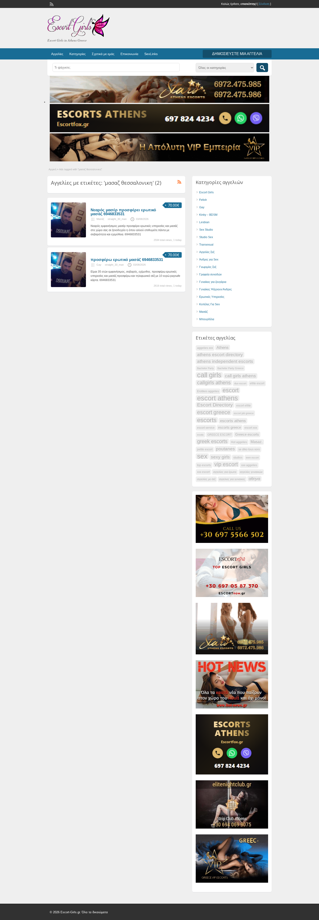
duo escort (240, 383)
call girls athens (240, 375)
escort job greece (244, 413)
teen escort (252, 457)
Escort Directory (215, 404)
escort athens (217, 398)
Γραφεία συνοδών (210, 274)
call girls (209, 375)
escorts (206, 420)
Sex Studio (206, 229)
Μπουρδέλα (206, 319)
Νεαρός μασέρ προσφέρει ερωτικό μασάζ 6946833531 (123, 212)
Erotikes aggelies (208, 391)
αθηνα (254, 478)
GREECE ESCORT (219, 434)
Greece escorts (247, 434)
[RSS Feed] (51, 4)
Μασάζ (100, 219)
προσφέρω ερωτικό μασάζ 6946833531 (127, 259)
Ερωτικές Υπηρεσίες (211, 297)
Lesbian (204, 222)
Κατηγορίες (77, 54)
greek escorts (212, 441)
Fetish (203, 199)
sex (202, 456)
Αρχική (52, 169)
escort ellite (243, 405)
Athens (222, 347)
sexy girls (220, 457)
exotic (200, 434)
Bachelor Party (205, 368)
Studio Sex (206, 237)
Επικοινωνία (129, 54)
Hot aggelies (239, 442)
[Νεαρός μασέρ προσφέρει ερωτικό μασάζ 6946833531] (68, 236)
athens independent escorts (225, 361)
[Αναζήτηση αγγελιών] (262, 67)
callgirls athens (214, 382)
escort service (206, 427)
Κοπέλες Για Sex (209, 304)
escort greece (213, 412)
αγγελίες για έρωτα (224, 472)
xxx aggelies (249, 465)
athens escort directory (220, 354)
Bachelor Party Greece (230, 368)
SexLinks (151, 54)
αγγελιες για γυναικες (232, 479)
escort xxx (251, 427)
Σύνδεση (264, 4)
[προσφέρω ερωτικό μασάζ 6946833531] (68, 286)
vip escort (226, 464)
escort (231, 390)
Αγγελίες (57, 54)
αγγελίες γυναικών (251, 472)
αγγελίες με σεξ (206, 479)
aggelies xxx (205, 348)
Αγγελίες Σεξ (206, 252)
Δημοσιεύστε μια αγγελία (237, 54)
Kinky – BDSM (208, 214)
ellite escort (257, 383)
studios (237, 457)
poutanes (225, 448)
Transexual (206, 244)
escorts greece (229, 427)
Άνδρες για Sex (208, 259)
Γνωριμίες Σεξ (207, 267)
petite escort (205, 449)
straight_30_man (117, 219)
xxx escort (203, 472)
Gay (98, 264)
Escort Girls (206, 192)
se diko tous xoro (249, 449)
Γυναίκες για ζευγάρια (212, 282)
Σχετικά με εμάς (103, 54)
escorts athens (233, 420)
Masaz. (256, 442)
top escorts (204, 465)
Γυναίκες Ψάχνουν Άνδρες (215, 289)
